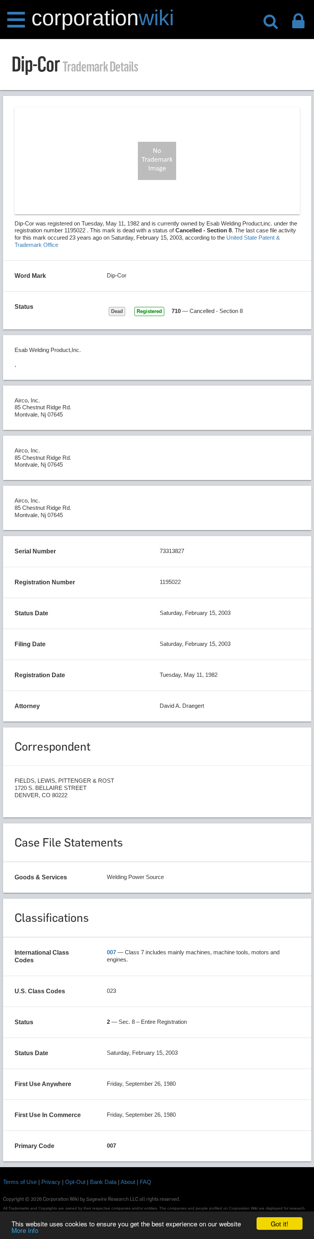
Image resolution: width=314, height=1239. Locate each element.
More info (24, 1230)
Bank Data (103, 1182)
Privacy (51, 1182)
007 (111, 952)
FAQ (145, 1182)
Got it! (279, 1223)
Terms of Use (20, 1182)
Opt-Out (75, 1182)
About (128, 1182)
